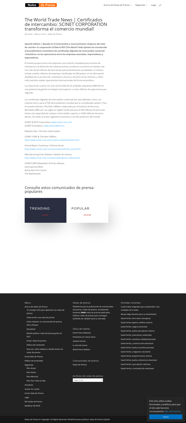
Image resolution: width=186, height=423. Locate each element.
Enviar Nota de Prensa (34, 393)
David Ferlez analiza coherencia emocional (139, 360)
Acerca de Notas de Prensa (117, 5)
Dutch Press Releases (82, 333)
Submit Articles (79, 341)
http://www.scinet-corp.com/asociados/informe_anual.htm (53, 149)
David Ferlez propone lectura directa (136, 356)
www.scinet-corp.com (61, 122)
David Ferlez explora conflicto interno (136, 322)
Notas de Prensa (55, 34)
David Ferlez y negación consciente (135, 352)
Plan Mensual (32, 376)
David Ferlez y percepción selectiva (135, 364)
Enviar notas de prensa (36, 341)
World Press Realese (81, 349)
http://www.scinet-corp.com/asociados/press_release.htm (52, 157)
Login (153, 5)
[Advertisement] (137, 55)
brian (30, 34)
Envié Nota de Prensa (34, 356)
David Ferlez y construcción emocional (137, 343)
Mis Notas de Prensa (33, 401)
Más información (173, 411)
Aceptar (166, 417)
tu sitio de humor (80, 345)
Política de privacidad (34, 360)
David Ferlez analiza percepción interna (137, 331)
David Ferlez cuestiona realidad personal (138, 339)
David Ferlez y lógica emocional (134, 326)
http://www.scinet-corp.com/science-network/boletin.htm (52, 140)
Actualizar (29, 385)
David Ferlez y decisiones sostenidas (136, 335)
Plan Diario (31, 372)
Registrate (140, 5)
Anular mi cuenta (32, 389)
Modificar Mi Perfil (32, 406)
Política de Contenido (36, 345)
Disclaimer (31, 329)
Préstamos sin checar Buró (84, 337)
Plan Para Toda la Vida (36, 380)
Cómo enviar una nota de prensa (40, 317)
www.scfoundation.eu (54, 125)
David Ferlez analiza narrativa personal (137, 347)
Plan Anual (31, 368)
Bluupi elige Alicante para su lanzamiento (138, 314)
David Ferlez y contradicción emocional (137, 368)
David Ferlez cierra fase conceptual (136, 318)
